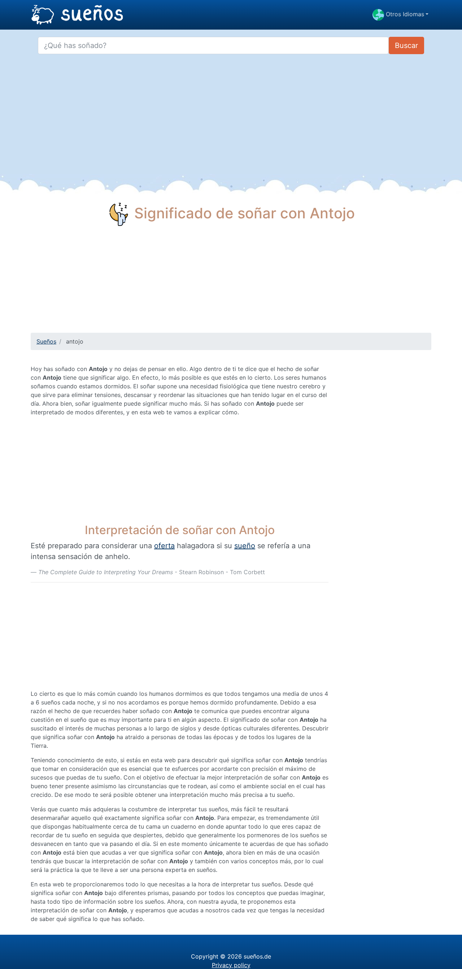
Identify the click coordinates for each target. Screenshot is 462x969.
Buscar (406, 45)
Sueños (46, 341)
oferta (164, 545)
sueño (244, 545)
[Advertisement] (231, 282)
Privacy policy (231, 965)
